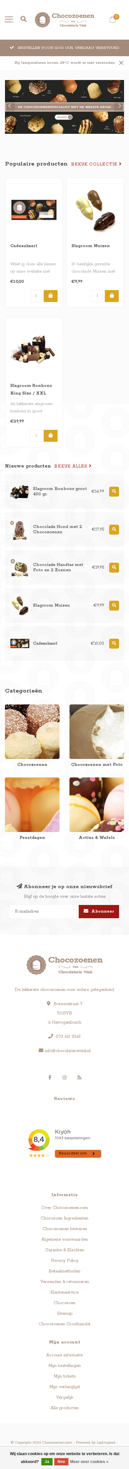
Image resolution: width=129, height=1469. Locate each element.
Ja (47, 1461)
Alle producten (65, 1408)
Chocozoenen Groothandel (64, 1324)
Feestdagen (16, 780)
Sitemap (64, 1313)
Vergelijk (64, 1397)
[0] (112, 21)
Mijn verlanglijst (64, 1386)
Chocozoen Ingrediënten (64, 1218)
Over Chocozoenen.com (64, 1207)
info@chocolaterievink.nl (68, 1050)
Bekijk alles (71, 466)
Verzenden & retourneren (64, 1281)
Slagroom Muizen (90, 246)
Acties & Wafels (84, 780)
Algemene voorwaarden (64, 1239)
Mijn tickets (64, 1376)
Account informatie (64, 1355)
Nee (61, 1461)
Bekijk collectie (95, 164)
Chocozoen (64, 1302)
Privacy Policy (64, 1260)
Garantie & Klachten (64, 1250)
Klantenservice (64, 1292)
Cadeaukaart (23, 246)
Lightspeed (106, 1442)
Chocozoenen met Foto (91, 707)
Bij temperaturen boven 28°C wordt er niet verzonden (65, 62)
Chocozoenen (18, 707)
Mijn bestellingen (64, 1365)
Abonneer (102, 911)
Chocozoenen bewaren (64, 1228)
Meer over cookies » (89, 1461)
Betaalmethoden (64, 1271)
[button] (10, 106)
